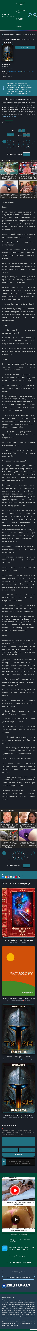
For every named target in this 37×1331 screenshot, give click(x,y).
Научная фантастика (29, 34)
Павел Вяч (10, 69)
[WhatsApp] (11, 877)
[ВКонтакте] (3, 877)
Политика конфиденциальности (18, 1277)
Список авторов (21, 19)
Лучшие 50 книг (21, 11)
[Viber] (8, 877)
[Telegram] (14, 877)
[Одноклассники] (6, 877)
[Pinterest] (16, 877)
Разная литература (28, 71)
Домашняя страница (21, 3)
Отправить (18, 1154)
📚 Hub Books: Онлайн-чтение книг (12, 34)
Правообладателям (18, 1272)
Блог (20, 27)
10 (18, 146)
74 (28, 146)
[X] (19, 877)
